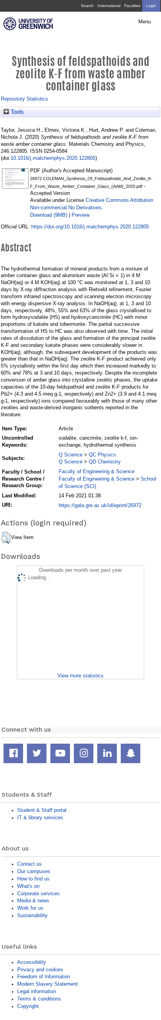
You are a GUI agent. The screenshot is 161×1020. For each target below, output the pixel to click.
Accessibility (31, 962)
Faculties (132, 6)
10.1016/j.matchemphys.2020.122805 (53, 158)
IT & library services (40, 817)
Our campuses (33, 871)
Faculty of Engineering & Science (96, 471)
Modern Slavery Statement (47, 984)
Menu (144, 22)
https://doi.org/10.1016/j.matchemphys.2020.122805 (90, 227)
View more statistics (80, 676)
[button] (5, 538)
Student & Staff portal (41, 810)
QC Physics (102, 455)
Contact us (29, 864)
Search (87, 6)
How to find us (33, 879)
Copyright (28, 1006)
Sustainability (32, 915)
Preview (80, 215)
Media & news (33, 900)
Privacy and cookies (40, 969)
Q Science (70, 455)
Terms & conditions (39, 999)
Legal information (36, 991)
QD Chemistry (105, 462)
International (109, 6)
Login (151, 6)
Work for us (30, 908)
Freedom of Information (43, 976)
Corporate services (38, 893)
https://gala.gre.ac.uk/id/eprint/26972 (100, 505)
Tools (16, 112)
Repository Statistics (24, 99)
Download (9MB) (48, 215)
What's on (28, 886)
